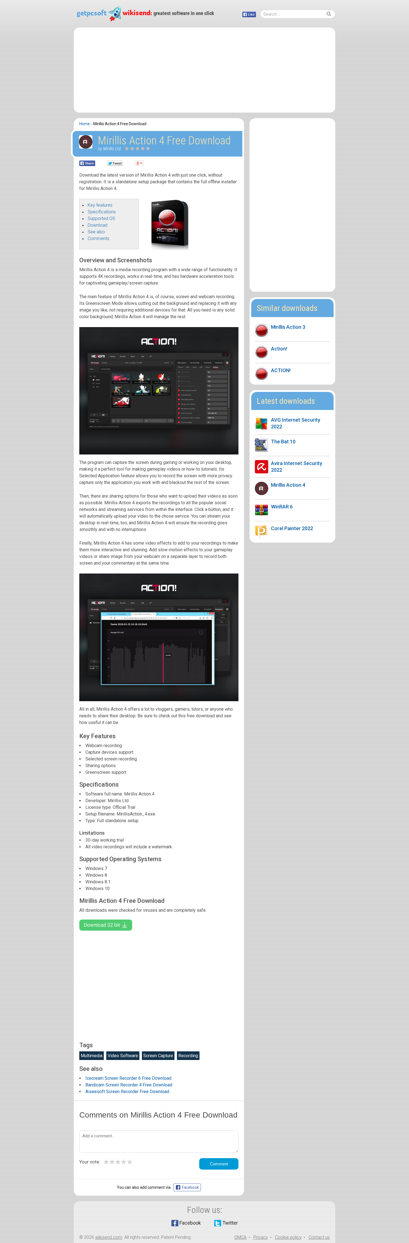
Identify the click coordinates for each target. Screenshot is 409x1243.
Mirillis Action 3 (288, 327)
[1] (127, 148)
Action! (279, 349)
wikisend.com (108, 1237)
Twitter (230, 1223)
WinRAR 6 (282, 507)
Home (84, 124)
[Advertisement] (204, 70)
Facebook (190, 1223)
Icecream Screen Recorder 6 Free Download (128, 1078)
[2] (130, 148)
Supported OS (101, 218)
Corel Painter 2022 (292, 528)
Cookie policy (288, 1237)
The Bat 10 (283, 441)
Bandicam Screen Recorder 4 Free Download (128, 1085)
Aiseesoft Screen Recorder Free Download (127, 1091)
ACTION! (280, 370)
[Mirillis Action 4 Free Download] (170, 249)
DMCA (241, 1237)
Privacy (260, 1237)
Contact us (319, 1237)
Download (97, 225)
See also (96, 231)
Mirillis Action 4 (288, 485)
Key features (100, 205)
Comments (98, 238)
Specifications (102, 211)
